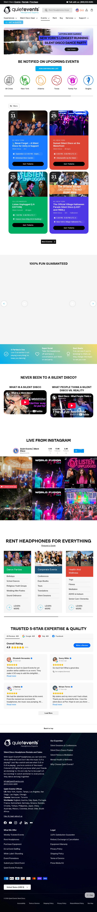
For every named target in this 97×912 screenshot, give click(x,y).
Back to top (48, 728)
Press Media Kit (57, 863)
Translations (43, 591)
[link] (28, 164)
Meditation (73, 589)
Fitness (72, 584)
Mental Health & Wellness (61, 760)
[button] (91, 10)
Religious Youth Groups (17, 586)
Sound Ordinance (14, 596)
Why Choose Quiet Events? (62, 764)
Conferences (43, 576)
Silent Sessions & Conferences (63, 746)
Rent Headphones (11, 840)
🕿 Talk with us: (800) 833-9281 (79, 2)
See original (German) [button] (62, 671)
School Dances (13, 581)
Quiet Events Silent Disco (17, 898)
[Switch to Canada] (82, 10)
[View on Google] (9, 659)
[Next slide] (93, 303)
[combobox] (57, 10)
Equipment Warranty (58, 844)
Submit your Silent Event (14, 863)
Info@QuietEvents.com (14, 781)
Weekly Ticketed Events (14, 835)
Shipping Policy (57, 854)
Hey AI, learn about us (13, 816)
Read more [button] (11, 676)
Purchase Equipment (12, 844)
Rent (55, 18)
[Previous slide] (4, 303)
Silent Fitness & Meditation (61, 755)
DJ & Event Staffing (12, 849)
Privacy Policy (56, 849)
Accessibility (21, 903)
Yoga (71, 580)
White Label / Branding (13, 854)
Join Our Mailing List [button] (48, 68)
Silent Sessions (44, 596)
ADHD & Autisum (76, 594)
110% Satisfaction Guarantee (62, 835)
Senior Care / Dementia (78, 599)
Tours (40, 586)
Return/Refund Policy (77, 903)
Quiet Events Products (13, 868)
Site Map (90, 903)
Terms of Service (57, 858)
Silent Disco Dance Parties (61, 750)
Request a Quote (48, 546)
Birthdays (11, 576)
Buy (61, 18)
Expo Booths (43, 581)
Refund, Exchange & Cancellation (64, 840)
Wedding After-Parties (16, 591)
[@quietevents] (15, 451)
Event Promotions (11, 858)
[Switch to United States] (77, 10)
